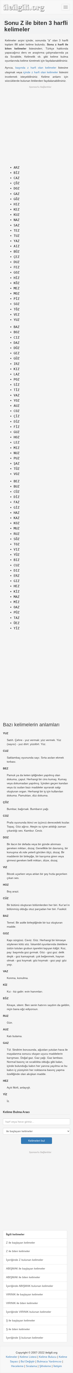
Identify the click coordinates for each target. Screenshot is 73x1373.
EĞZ (16, 421)
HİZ (16, 278)
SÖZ (16, 539)
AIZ (16, 246)
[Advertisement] (36, 124)
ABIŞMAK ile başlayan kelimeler (25, 1268)
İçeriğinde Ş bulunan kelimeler (24, 1337)
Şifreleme (45, 1366)
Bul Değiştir (28, 1361)
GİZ (16, 507)
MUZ (16, 528)
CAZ (16, 178)
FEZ (16, 267)
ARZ (16, 167)
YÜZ (16, 555)
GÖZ (16, 199)
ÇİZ (16, 416)
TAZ (16, 618)
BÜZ (16, 251)
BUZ (16, 486)
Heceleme (17, 1366)
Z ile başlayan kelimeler (20, 1242)
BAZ (16, 327)
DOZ (16, 188)
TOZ (16, 544)
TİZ (16, 390)
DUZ (16, 262)
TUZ (16, 236)
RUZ (16, 534)
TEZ (16, 230)
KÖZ (16, 283)
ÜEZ (16, 623)
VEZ (16, 314)
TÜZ (16, 469)
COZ (16, 411)
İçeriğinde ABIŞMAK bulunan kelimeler (29, 1285)
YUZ (16, 320)
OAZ (16, 607)
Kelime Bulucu (47, 1356)
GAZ (16, 194)
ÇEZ (16, 257)
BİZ (16, 173)
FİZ (16, 427)
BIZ (16, 560)
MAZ (16, 597)
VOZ (16, 474)
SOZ (16, 304)
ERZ (16, 576)
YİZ (16, 628)
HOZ (16, 437)
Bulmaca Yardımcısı (49, 1361)
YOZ (16, 400)
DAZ (16, 343)
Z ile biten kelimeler (18, 1251)
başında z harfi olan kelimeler (35, 67)
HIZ (16, 204)
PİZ (16, 299)
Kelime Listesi (28, 1356)
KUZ (16, 215)
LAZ (16, 374)
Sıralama (31, 1366)
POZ (16, 379)
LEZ (16, 442)
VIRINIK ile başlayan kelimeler (24, 1294)
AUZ (16, 406)
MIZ (16, 448)
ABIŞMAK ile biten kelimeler (23, 1277)
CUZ (16, 565)
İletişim (57, 1366)
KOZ (16, 523)
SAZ (16, 225)
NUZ (16, 453)
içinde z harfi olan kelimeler (40, 72)
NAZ (16, 220)
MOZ (16, 293)
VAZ (16, 395)
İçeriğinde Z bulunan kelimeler (24, 1259)
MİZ (16, 602)
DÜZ (16, 348)
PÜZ (16, 612)
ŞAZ (16, 463)
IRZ (16, 364)
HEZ (16, 586)
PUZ (16, 458)
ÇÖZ (16, 183)
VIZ (16, 549)
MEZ (16, 288)
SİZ (16, 385)
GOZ (16, 272)
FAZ (16, 502)
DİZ (16, 497)
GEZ (16, 353)
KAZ (16, 518)
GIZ (16, 581)
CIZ (16, 337)
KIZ (16, 369)
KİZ (16, 591)
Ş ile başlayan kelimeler (20, 1320)
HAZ (16, 513)
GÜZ (16, 358)
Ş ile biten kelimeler (18, 1329)
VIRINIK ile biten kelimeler (22, 1303)
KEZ (16, 209)
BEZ (16, 481)
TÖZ (16, 309)
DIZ (16, 570)
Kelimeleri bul (36, 1140)
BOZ (16, 332)
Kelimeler (11, 1356)
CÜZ (16, 492)
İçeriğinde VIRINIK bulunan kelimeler (28, 1311)
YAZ (16, 241)
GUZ (16, 432)
